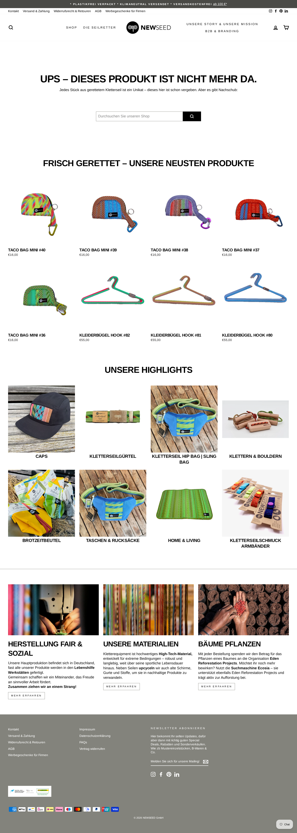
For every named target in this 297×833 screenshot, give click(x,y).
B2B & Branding (222, 31)
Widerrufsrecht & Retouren (72, 11)
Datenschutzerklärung (95, 735)
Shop (71, 27)
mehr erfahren (26, 695)
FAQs (83, 742)
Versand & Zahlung (36, 11)
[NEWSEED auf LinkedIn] (176, 774)
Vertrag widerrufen (92, 748)
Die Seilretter (99, 27)
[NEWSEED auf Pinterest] (168, 774)
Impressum (87, 729)
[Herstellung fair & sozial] (53, 609)
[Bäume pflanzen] (243, 609)
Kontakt (13, 11)
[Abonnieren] (205, 761)
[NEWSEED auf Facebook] (161, 774)
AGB (98, 11)
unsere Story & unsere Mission (222, 24)
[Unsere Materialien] (148, 609)
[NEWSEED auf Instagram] (153, 774)
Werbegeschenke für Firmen (125, 11)
